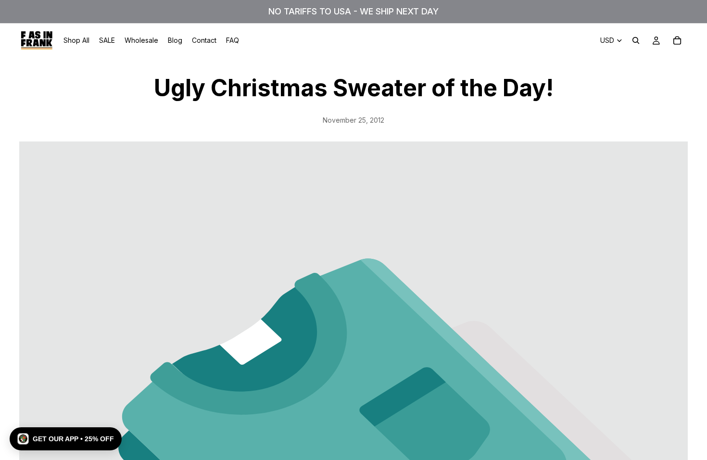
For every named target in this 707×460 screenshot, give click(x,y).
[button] (66, 438)
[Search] (635, 40)
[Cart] (677, 40)
